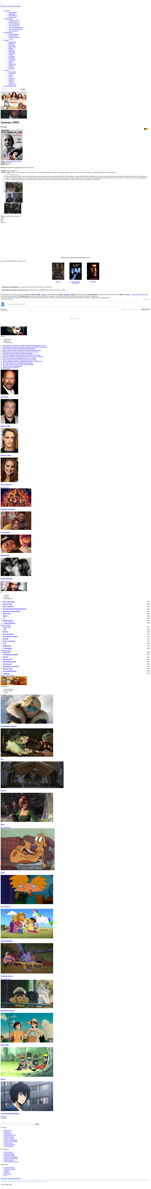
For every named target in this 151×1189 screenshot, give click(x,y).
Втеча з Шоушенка (9, 601)
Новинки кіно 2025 (10, 1135)
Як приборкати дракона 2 (11, 666)
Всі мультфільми (5, 827)
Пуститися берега (8, 634)
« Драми (10, 54)
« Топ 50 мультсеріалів (15, 29)
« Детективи (11, 53)
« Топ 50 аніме (12, 31)
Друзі (4, 643)
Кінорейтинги (8, 18)
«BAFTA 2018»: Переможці (11, 367)
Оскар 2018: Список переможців (12, 366)
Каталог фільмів (9, 1136)
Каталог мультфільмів (10, 1140)
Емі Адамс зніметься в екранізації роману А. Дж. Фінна (19, 358)
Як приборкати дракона (10, 654)
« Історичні (11, 56)
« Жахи (10, 62)
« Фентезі (11, 65)
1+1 (4, 618)
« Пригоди (11, 49)
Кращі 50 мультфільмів (7, 675)
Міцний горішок (8, 620)
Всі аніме (3, 1116)
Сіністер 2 (58, 281)
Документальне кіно (10, 86)
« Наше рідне (12, 42)
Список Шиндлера (9, 623)
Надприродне (7, 646)
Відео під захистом (9, 1169)
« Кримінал (11, 57)
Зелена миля (7, 613)
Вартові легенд (7, 659)
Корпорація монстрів (9, 661)
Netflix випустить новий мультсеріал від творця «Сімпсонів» (21, 351)
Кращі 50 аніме (8, 1160)
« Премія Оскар (13, 22)
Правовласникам (9, 1167)
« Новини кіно (12, 12)
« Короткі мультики (14, 37)
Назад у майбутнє (8, 606)
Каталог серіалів (9, 1138)
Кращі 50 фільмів (6, 625)
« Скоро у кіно (12, 17)
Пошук (23, 89)
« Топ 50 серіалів (13, 25)
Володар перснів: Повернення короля (15, 609)
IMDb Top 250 (8, 1152)
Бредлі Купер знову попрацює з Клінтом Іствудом (17, 353)
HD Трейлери (8, 1133)
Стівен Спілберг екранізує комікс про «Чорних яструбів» (20, 359)
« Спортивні (11, 59)
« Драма (10, 75)
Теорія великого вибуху (10, 636)
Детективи (8, 161)
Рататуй (5, 657)
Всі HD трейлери (6, 581)
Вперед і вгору (7, 664)
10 (5, 192)
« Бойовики (11, 43)
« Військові (11, 51)
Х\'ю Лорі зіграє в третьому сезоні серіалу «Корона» (18, 364)
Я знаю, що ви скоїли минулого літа (75, 282)
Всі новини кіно (5, 369)
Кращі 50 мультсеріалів (11, 1158)
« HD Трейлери (12, 15)
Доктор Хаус (7, 627)
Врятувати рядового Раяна (11, 611)
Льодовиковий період (9, 671)
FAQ (64, 290)
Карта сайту (7, 1174)
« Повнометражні (13, 34)
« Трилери (11, 61)
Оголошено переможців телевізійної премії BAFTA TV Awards (21, 355)
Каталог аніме (8, 1143)
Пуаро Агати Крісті (9, 641)
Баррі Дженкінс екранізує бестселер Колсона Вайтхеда (19, 348)
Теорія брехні (7, 648)
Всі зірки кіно (5, 487)
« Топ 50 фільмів (13, 24)
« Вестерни (11, 45)
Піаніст (5, 616)
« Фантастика (12, 64)
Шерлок (5, 631)
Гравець (73, 257)
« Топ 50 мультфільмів (15, 27)
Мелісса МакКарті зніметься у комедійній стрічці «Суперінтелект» (22, 361)
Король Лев (6, 652)
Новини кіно (8, 1130)
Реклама (6, 1172)
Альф (4, 629)
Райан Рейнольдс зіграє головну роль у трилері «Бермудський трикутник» (25, 347)
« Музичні (11, 67)
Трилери (14, 161)
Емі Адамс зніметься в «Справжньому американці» (18, 362)
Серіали (6, 70)
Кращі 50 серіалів (6, 650)
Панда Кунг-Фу (8, 668)
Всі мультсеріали (6, 979)
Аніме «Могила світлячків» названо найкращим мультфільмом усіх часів (24, 345)
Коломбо (5, 638)
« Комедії (11, 48)
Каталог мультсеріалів (10, 1141)
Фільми (6, 40)
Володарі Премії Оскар (11, 1161)
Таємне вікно (93, 281)
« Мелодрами (12, 46)
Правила (6, 1170)
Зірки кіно (7, 1132)
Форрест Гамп (7, 604)
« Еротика (11, 68)
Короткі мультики (9, 1144)
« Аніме (10, 38)
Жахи (19, 161)
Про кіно (7, 10)
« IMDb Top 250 (13, 20)
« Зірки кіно (11, 14)
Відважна (6, 673)
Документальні (8, 1146)
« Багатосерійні (13, 35)
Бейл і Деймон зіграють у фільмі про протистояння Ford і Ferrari (22, 350)
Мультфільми (8, 32)
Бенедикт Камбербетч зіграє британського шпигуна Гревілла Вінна (23, 356)
